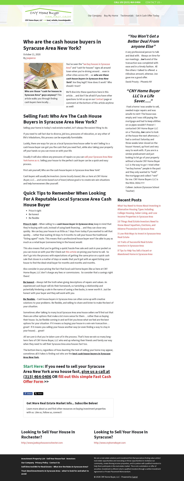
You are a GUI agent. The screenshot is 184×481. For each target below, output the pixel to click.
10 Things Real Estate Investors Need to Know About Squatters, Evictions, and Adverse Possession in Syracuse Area (138, 225)
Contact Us (54, 462)
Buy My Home (111, 15)
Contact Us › (153, 2)
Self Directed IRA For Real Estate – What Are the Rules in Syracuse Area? (54, 466)
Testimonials (126, 15)
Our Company (95, 15)
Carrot (135, 476)
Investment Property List (33, 458)
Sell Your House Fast (55, 458)
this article (71, 252)
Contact (100, 99)
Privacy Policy (41, 462)
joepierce (31, 58)
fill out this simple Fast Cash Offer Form (67, 379)
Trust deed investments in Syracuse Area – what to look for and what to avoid (55, 472)
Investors (70, 458)
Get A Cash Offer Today (147, 15)
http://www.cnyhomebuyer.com (110, 443)
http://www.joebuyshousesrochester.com (42, 443)
